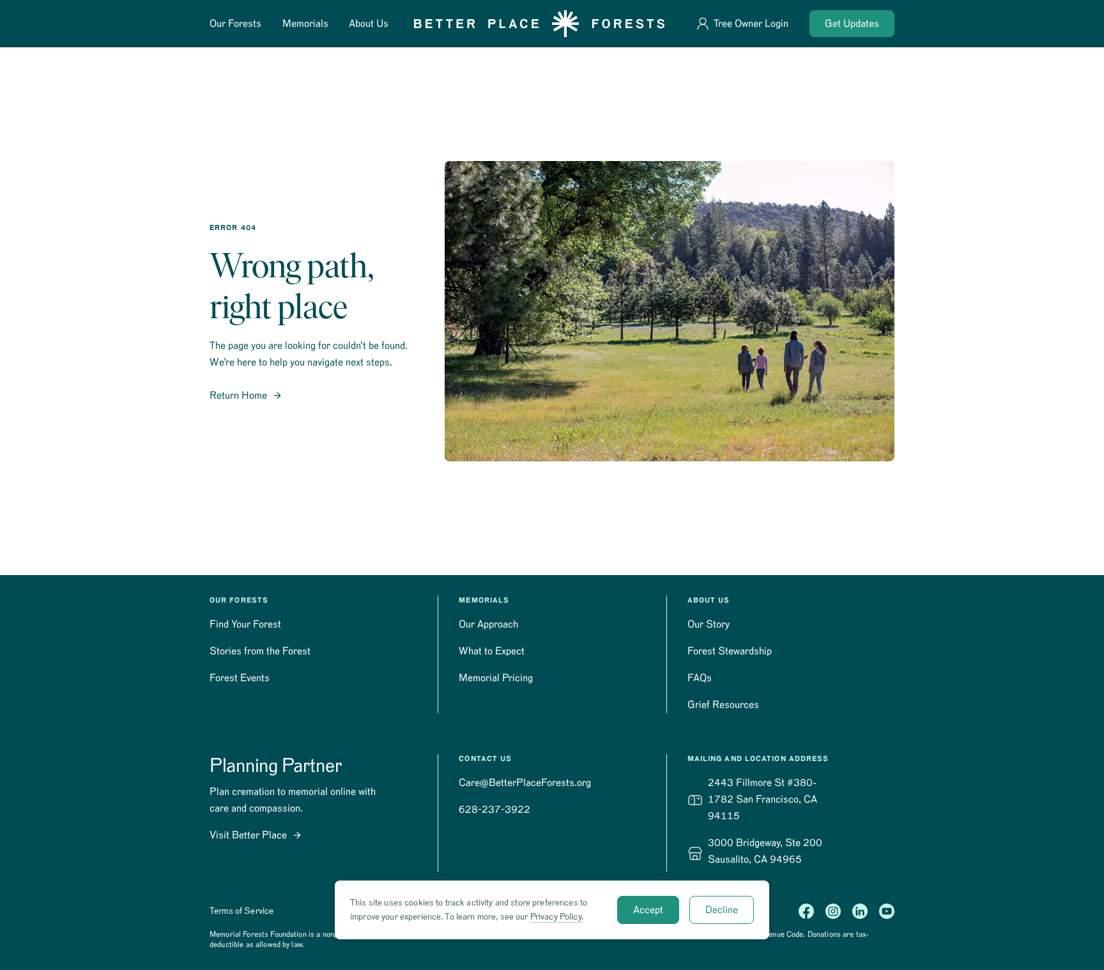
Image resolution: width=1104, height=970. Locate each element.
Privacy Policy (555, 916)
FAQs (699, 678)
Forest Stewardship (729, 651)
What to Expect (492, 651)
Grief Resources (723, 705)
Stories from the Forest (260, 651)
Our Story (708, 624)
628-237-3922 (494, 809)
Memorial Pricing (496, 678)
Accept (648, 910)
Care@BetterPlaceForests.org (525, 783)
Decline (721, 910)
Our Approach (488, 624)
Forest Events (240, 678)
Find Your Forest (245, 624)
